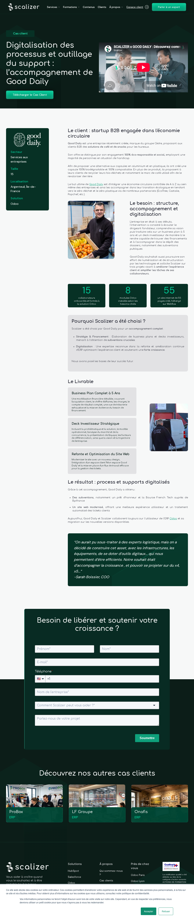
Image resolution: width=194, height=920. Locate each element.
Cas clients (106, 880)
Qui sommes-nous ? (111, 872)
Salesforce (74, 877)
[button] (53, 7)
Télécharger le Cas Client (30, 95)
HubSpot (73, 870)
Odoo (173, 518)
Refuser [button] (166, 911)
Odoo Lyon (138, 881)
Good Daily (96, 184)
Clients (102, 7)
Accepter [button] (148, 911)
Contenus (89, 7)
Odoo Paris (138, 875)
